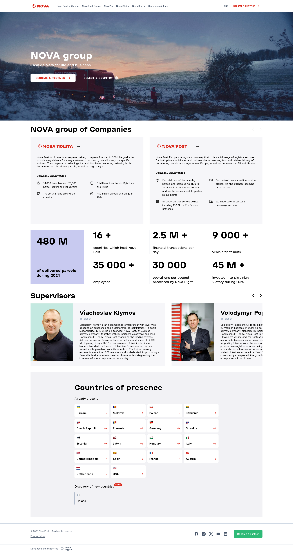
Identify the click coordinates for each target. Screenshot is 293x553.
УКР (226, 10)
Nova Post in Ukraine (68, 6)
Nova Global (122, 6)
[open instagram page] (204, 534)
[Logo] (41, 6)
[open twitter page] (211, 534)
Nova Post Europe (91, 6)
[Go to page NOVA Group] (87, 180)
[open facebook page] (196, 534)
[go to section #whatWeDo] (206, 180)
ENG (226, 6)
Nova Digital (138, 6)
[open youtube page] (218, 534)
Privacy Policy (38, 536)
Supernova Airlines (158, 6)
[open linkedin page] (226, 534)
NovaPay (108, 6)
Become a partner (248, 533)
